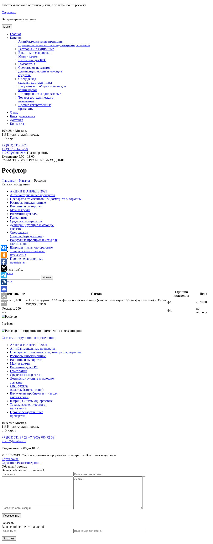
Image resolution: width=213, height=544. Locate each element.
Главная (15, 34)
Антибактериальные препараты (40, 41)
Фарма (9, 12)
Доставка (16, 120)
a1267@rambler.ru (14, 152)
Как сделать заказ (22, 116)
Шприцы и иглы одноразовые (39, 94)
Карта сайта (10, 459)
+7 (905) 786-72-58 (15, 149)
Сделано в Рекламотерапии (21, 462)
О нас (14, 112)
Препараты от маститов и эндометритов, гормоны (54, 45)
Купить (7, 281)
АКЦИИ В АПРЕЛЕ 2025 (28, 191)
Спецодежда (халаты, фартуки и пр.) (35, 80)
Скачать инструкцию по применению (28, 337)
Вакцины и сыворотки (34, 52)
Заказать (9, 538)
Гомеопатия (26, 64)
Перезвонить (11, 515)
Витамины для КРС (32, 60)
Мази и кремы (28, 56)
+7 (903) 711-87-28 (14, 145)
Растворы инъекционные (36, 49)
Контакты (17, 123)
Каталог (15, 37)
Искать (47, 277)
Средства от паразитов (34, 67)
